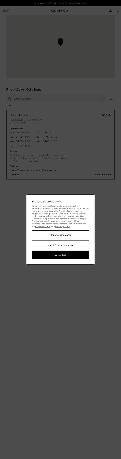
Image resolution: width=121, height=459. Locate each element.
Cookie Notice (42, 226)
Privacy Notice (62, 226)
